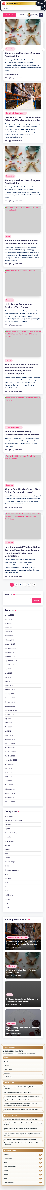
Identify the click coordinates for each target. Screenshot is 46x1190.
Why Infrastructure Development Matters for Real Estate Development (20, 1129)
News (7, 882)
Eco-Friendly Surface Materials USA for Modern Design (20, 1139)
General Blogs (10, 862)
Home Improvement (13, 427)
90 (29, 584)
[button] (11, 74)
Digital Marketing (11, 833)
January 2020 (10, 801)
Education (10, 49)
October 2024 (10, 706)
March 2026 (9, 636)
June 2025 (8, 673)
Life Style (8, 878)
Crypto (7, 829)
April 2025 (8, 681)
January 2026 (10, 644)
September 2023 (11, 760)
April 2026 (8, 632)
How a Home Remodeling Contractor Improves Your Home (21, 1109)
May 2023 (8, 777)
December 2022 (10, 797)
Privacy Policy (8, 1069)
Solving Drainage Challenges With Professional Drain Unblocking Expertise (23, 1123)
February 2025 (10, 690)
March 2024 (9, 735)
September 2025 (11, 661)
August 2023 (9, 764)
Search (8, 594)
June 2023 (8, 772)
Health (8, 360)
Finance (7, 849)
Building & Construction (15, 113)
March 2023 (9, 785)
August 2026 (9, 615)
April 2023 (8, 781)
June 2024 (8, 723)
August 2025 (9, 665)
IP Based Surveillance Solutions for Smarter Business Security (22, 1096)
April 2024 (8, 731)
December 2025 (10, 648)
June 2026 (8, 623)
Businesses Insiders (14, 3)
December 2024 (11, 698)
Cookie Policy (8, 1077)
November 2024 (11, 702)
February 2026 (10, 640)
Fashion (7, 845)
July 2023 (8, 768)
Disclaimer (7, 1073)
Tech (8, 236)
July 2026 (8, 619)
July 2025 (8, 669)
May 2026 (8, 627)
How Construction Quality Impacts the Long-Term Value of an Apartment (22, 1134)
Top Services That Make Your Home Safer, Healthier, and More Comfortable (22, 1143)
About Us (7, 1062)
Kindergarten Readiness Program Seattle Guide (17, 1092)
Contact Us (7, 1065)
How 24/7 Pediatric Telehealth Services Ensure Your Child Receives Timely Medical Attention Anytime (20, 1104)
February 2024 (10, 739)
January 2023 (10, 793)
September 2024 (11, 710)
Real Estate (9, 895)
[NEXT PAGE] (34, 585)
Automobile (9, 816)
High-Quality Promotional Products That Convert (18, 1100)
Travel (7, 907)
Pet (6, 887)
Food (6, 854)
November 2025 (10, 652)
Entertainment (10, 841)
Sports (7, 899)
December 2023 (10, 748)
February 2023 (10, 789)
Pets (6, 891)
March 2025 (9, 685)
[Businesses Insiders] (3, 3)
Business (9, 300)
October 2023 (10, 756)
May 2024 (8, 727)
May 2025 (8, 677)
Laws (6, 874)
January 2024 (10, 743)
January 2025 (10, 694)
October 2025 (10, 656)
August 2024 (9, 714)
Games (7, 858)
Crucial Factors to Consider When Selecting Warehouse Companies (22, 942)
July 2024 (8, 719)
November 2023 (10, 752)
